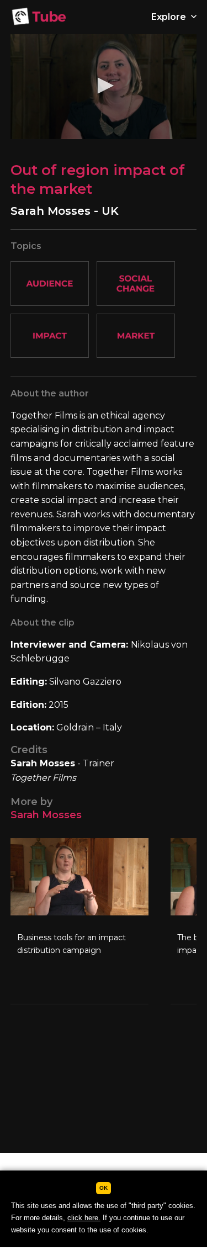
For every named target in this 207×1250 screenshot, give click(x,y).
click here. (83, 1218)
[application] (103, 86)
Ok (103, 1188)
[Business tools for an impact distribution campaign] (79, 921)
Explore (169, 17)
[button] (104, 85)
